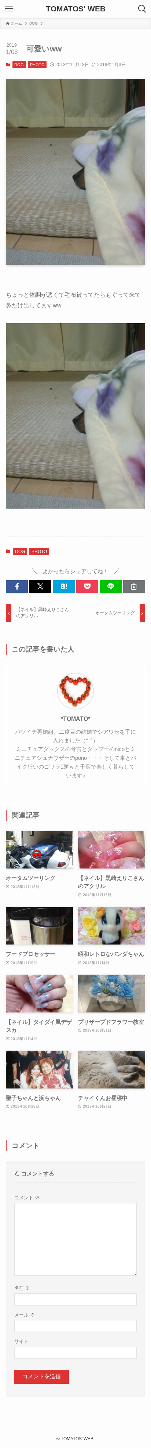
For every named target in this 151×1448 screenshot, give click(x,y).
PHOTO (37, 64)
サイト (21, 1341)
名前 (22, 1288)
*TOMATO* (75, 718)
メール (24, 1315)
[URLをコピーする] (134, 586)
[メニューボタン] (9, 9)
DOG (19, 64)
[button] (17, 586)
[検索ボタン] (142, 9)
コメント (27, 1197)
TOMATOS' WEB (76, 9)
